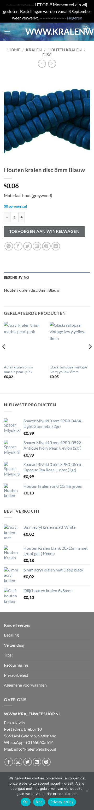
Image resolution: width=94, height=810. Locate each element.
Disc (47, 54)
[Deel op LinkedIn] (55, 246)
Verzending (14, 645)
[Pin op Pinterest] (46, 246)
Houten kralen (65, 49)
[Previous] (4, 357)
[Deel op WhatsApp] (8, 246)
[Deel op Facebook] (18, 246)
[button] (7, 31)
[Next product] (42, 64)
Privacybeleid (16, 675)
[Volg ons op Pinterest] (46, 762)
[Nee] (87, 792)
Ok (25, 802)
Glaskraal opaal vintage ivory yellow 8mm (68, 369)
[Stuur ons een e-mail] (37, 762)
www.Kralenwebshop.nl (47, 31)
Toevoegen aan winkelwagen (44, 231)
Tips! (8, 654)
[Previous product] (52, 64)
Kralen (34, 49)
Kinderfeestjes (17, 625)
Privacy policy (61, 802)
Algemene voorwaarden (25, 684)
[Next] (90, 357)
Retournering (16, 664)
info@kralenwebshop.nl (35, 748)
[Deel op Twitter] (27, 246)
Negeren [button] (74, 17)
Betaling (11, 634)
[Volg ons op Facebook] (8, 762)
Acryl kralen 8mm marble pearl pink (18, 369)
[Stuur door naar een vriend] (37, 246)
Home (14, 49)
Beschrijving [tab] (16, 277)
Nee (39, 802)
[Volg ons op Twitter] (27, 762)
